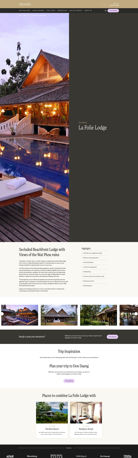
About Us (88, 10)
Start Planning (113, 10)
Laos (29, 15)
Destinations (24, 10)
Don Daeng (34, 15)
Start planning (69, 380)
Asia (25, 15)
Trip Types (51, 10)
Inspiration (62, 10)
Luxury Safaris (38, 10)
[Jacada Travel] (25, 5)
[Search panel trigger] (106, 10)
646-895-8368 (114, 5)
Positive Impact (75, 10)
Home (20, 15)
